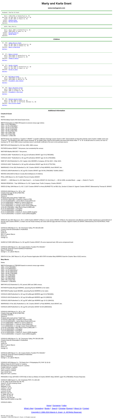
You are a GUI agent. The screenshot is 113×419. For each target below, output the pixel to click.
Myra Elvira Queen (15, 103)
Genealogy (39, 408)
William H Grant (14, 76)
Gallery (4, 49)
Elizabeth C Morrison (16, 92)
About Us (77, 408)
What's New (28, 408)
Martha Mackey (13, 21)
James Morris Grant (15, 43)
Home (49, 405)
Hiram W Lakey (13, 69)
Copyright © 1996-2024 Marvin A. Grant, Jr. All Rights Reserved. (56, 412)
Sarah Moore (12, 34)
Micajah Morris (13, 32)
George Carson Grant (15, 99)
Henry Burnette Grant (16, 88)
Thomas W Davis (13, 58)
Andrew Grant (13, 20)
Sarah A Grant (13, 65)
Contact (86, 408)
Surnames (57, 405)
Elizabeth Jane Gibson (16, 81)
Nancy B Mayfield (14, 47)
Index (64, 405)
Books (47, 408)
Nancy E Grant (13, 54)
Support (70, 408)
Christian (62, 408)
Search (54, 408)
